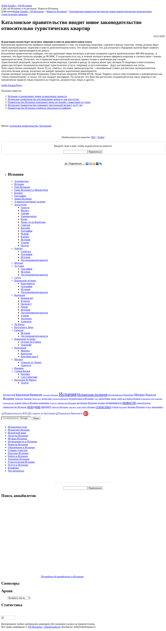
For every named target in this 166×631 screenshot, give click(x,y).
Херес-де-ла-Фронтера (33, 222)
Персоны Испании (18, 453)
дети (96, 399)
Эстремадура (21, 181)
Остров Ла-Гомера (31, 341)
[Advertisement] (83, 117)
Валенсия (19, 295)
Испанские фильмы (19, 429)
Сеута (17, 277)
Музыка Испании (17, 438)
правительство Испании (14, 407)
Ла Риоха (19, 324)
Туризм (25, 242)
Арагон (18, 248)
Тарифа (25, 213)
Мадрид (18, 359)
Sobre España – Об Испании (16, 5)
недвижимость (114, 403)
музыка (101, 403)
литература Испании (66, 403)
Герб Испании (22, 187)
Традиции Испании (19, 459)
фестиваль (123, 407)
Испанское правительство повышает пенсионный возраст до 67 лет (45, 105)
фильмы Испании (136, 407)
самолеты (72, 407)
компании (44, 403)
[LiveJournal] (100, 164)
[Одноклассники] (94, 164)
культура (53, 403)
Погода (25, 245)
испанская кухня (147, 399)
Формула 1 (36, 399)
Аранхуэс (26, 365)
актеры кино (47, 399)
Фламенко (28, 399)
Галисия (18, 330)
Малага (25, 210)
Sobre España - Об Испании (29, 11)
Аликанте (26, 321)
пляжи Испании (143, 403)
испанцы (18, 403)
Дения (24, 306)
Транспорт (19, 399)
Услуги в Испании (18, 465)
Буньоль (25, 301)
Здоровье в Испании (50, 395)
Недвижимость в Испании (22, 441)
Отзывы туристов (17, 450)
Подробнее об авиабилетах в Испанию (62, 576)
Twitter (101, 137)
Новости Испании (18, 444)
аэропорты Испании (60, 399)
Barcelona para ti (29, 356)
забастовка (104, 398)
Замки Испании (23, 198)
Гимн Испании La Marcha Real (31, 190)
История (19, 184)
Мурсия (18, 263)
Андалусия (20, 204)
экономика (157, 407)
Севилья (25, 225)
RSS (93, 137)
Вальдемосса (28, 283)
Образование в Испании (21, 447)
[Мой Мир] (97, 164)
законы (113, 399)
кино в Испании (30, 403)
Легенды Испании (18, 435)
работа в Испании (60, 407)
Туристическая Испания (21, 462)
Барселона (26, 353)
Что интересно (16, 470)
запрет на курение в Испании (128, 399)
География (20, 195)
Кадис (24, 219)
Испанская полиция (92, 394)
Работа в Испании (18, 456)
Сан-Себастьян (29, 377)
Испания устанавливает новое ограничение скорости (37, 96)
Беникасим (27, 298)
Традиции (26, 318)
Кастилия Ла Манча (25, 379)
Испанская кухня (17, 427)
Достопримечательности (34, 260)
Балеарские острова (25, 280)
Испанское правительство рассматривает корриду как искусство (43, 99)
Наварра (19, 368)
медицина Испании (87, 403)
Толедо (25, 382)
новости (129, 402)
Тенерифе (26, 344)
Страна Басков (22, 371)
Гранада (25, 207)
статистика (103, 406)
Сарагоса (26, 251)
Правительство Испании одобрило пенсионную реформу (39, 108)
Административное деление (30, 201)
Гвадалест (26, 304)
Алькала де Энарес (31, 362)
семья (79, 407)
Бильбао (25, 374)
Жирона (25, 350)
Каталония (45, 125)
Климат (18, 193)
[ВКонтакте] (87, 164)
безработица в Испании (81, 398)
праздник (33, 407)
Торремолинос (29, 216)
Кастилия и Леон (23, 327)
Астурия (19, 266)
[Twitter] (90, 164)
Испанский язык (115, 395)
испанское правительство (24, 125)
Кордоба (25, 228)
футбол (148, 407)
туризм (115, 407)
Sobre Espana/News (11, 85)
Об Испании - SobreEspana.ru (44, 626)
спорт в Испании (88, 407)
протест (46, 406)
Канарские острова (24, 339)
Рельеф (25, 233)
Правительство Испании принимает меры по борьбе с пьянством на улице (49, 102)
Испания (68, 394)
